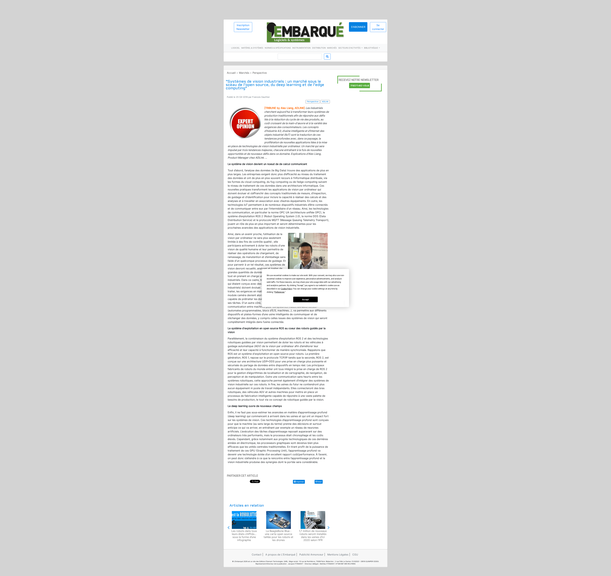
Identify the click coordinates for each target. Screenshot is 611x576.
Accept (305, 299)
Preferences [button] (279, 292)
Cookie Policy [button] (286, 289)
